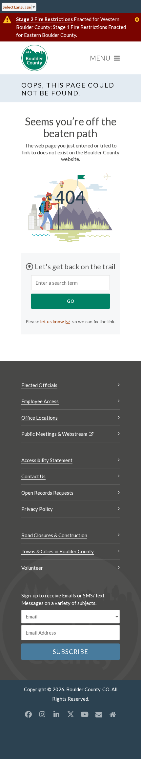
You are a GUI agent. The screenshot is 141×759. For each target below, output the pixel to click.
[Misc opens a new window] (98, 714)
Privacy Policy (37, 509)
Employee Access (40, 401)
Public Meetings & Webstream (54, 434)
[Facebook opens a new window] (28, 714)
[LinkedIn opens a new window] (56, 714)
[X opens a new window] (70, 714)
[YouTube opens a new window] (84, 714)
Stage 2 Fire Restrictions (44, 19)
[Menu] (105, 57)
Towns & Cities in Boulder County (57, 551)
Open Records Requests (47, 493)
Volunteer (32, 568)
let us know (52, 321)
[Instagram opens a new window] (42, 714)
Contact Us (33, 476)
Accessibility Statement (46, 460)
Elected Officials (39, 385)
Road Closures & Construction (54, 535)
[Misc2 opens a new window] (112, 714)
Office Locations (39, 418)
